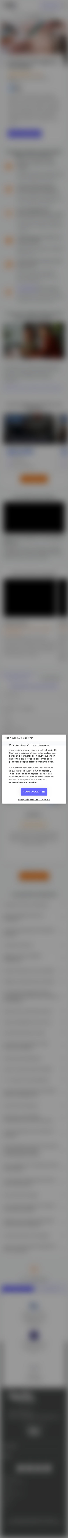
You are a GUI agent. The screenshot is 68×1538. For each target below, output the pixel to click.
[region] (34, 769)
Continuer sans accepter (19, 738)
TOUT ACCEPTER (34, 791)
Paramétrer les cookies (34, 799)
